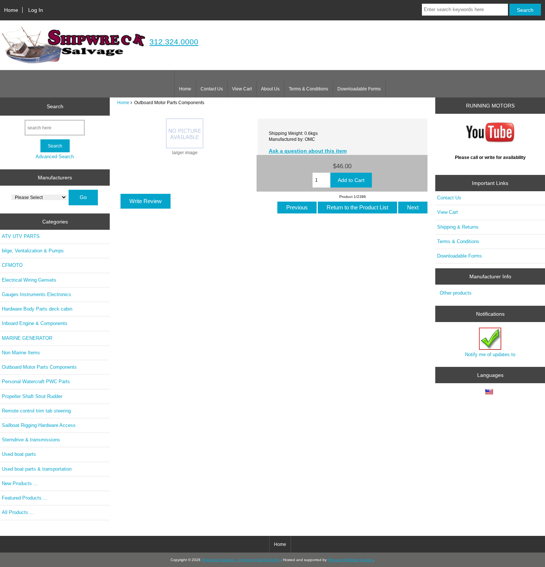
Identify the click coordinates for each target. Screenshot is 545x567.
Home (11, 10)
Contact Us (212, 89)
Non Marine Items (21, 352)
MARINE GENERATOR (27, 338)
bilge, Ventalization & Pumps (33, 250)
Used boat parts (19, 454)
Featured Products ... (24, 498)
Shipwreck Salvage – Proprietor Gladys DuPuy (241, 560)
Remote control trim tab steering (36, 411)
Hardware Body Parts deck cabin (37, 309)
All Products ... (18, 512)
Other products (456, 293)
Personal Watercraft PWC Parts (36, 381)
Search (55, 106)
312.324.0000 (173, 41)
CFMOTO (12, 265)
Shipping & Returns (458, 227)
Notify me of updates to (490, 354)
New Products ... (20, 483)
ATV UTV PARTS (21, 236)
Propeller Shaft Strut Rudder (32, 396)
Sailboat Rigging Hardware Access (39, 425)
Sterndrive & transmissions (31, 439)
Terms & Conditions (308, 89)
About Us (270, 89)
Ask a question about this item (308, 151)
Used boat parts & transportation (37, 469)
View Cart (242, 89)
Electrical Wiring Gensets (29, 280)
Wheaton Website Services (351, 560)
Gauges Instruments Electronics (36, 294)
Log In (35, 10)
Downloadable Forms (359, 89)
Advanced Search (55, 156)
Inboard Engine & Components (34, 323)
